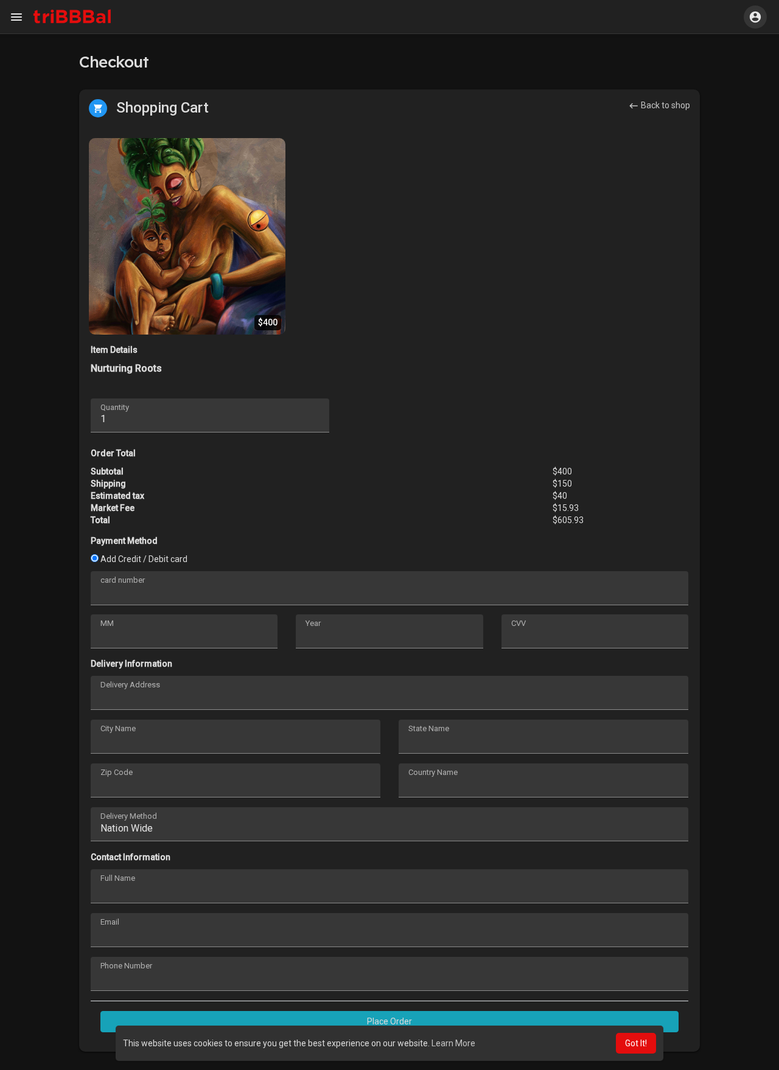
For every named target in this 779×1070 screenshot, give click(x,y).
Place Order (389, 1021)
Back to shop (664, 105)
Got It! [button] (636, 1043)
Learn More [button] (453, 1043)
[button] (755, 17)
